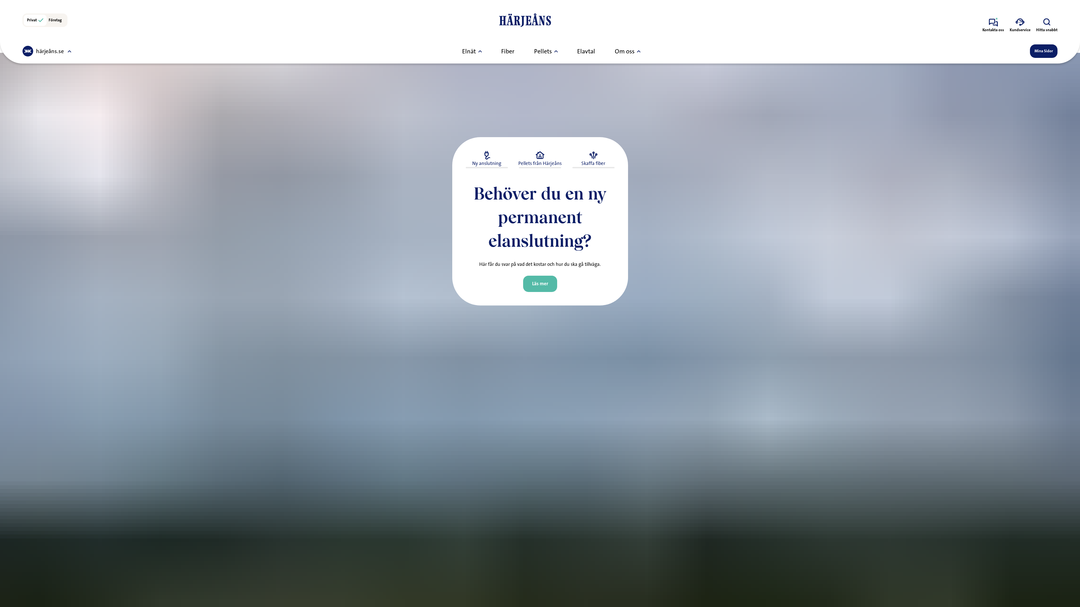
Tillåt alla (621, 363)
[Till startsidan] (525, 20)
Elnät (469, 51)
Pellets (543, 51)
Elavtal (586, 51)
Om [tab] (624, 259)
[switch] (508, 340)
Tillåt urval (540, 363)
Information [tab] (540, 259)
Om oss (624, 51)
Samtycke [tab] (455, 259)
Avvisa (459, 363)
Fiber (507, 51)
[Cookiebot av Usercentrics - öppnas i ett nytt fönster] (635, 239)
